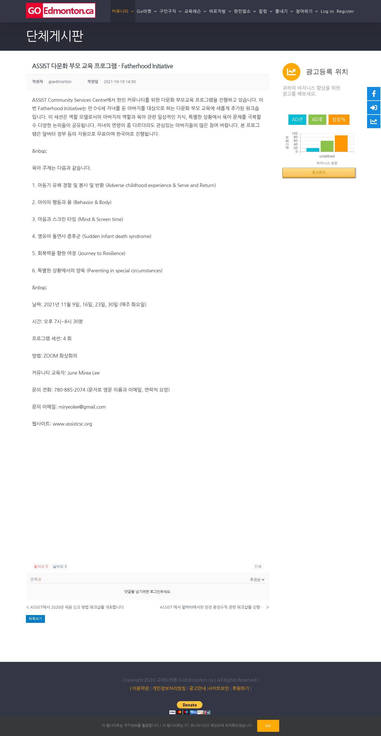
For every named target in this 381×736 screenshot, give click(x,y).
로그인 (155, 592)
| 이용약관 (139, 688)
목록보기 (35, 619)
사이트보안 (218, 688)
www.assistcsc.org (72, 423)
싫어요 (60, 566)
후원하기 (240, 688)
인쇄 (258, 566)
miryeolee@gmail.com (82, 406)
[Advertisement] (147, 518)
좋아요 (41, 566)
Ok (268, 726)
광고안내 (197, 688)
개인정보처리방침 (169, 688)
